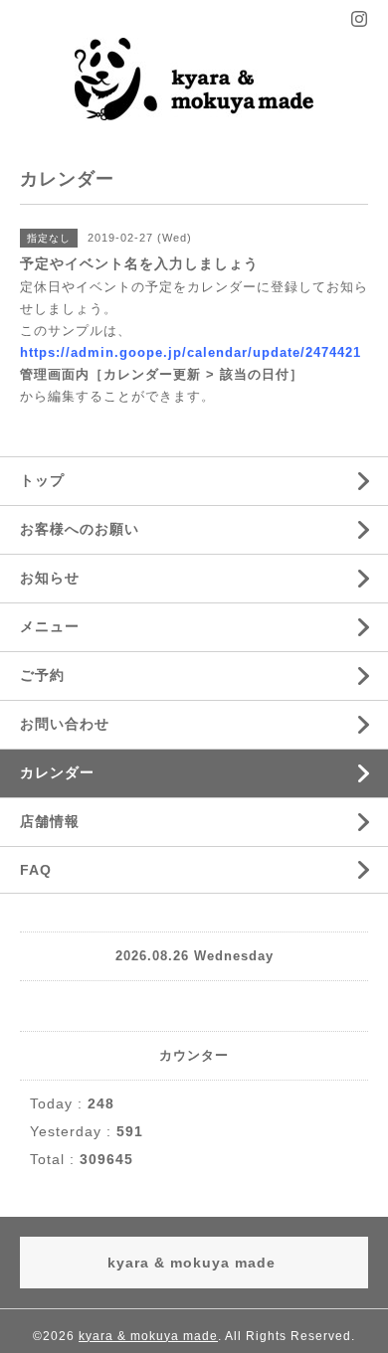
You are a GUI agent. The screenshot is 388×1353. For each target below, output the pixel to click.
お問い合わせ (64, 724)
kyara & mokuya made (148, 1336)
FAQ (36, 870)
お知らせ (50, 578)
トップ (42, 480)
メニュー (50, 626)
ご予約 (42, 675)
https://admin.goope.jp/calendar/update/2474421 (190, 352)
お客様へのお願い (79, 529)
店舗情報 (50, 821)
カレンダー (57, 772)
